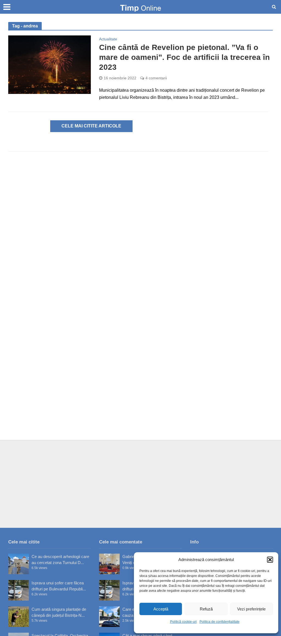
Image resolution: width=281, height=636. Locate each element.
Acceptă (160, 609)
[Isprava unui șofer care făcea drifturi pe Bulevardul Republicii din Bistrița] (18, 590)
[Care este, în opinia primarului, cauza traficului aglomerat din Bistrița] (109, 616)
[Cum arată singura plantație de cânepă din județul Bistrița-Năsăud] (18, 616)
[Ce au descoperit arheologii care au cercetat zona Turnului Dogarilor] (18, 564)
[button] (270, 559)
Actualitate (108, 39)
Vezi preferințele (251, 609)
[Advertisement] (140, 483)
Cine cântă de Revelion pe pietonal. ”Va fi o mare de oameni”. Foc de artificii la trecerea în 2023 (184, 57)
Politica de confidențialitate (219, 622)
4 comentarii (156, 78)
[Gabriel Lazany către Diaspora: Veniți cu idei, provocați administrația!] (109, 564)
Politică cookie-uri (183, 622)
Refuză (206, 609)
